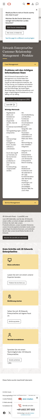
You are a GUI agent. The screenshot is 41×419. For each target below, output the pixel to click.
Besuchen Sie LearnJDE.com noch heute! (15, 237)
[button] (4, 4)
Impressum (32, 395)
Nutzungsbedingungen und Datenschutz (14, 395)
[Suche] (24, 4)
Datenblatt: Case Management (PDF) (18, 99)
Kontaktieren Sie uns (9, 406)
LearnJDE (9, 104)
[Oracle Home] (9, 4)
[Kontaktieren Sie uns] (37, 4)
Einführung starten (14, 321)
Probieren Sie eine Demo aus (17, 283)
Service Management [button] (12, 203)
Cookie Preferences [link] (8, 399)
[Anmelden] (32, 4)
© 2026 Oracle (7, 392)
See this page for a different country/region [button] (20, 38)
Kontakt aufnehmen (14, 360)
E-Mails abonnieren (8, 402)
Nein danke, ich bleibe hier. (14, 33)
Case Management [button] (11, 64)
